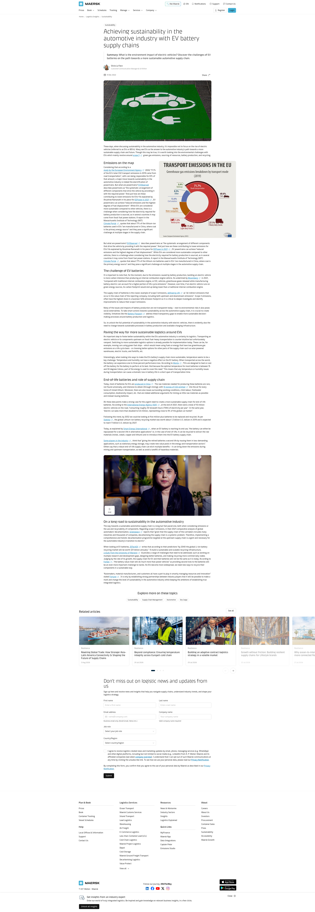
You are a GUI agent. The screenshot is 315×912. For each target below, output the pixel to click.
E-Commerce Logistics (129, 832)
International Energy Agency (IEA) (142, 405)
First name (108, 700)
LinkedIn (147, 888)
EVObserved (143, 185)
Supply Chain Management (152, 600)
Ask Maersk (174, 4)
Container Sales (208, 824)
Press (203, 828)
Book (89, 10)
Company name (165, 712)
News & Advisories (168, 808)
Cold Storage (125, 852)
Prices (81, 10)
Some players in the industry (116, 441)
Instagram (168, 888)
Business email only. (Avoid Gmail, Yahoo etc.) (120, 721)
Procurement (207, 820)
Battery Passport (135, 314)
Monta (176, 363)
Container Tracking (87, 816)
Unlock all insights (89, 906)
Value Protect (125, 863)
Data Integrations (168, 840)
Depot (122, 848)
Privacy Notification (200, 760)
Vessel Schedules (86, 820)
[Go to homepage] (89, 3)
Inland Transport (127, 816)
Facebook (152, 888)
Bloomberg (193, 278)
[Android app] (228, 888)
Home (81, 17)
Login (232, 10)
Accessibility (206, 836)
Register (221, 10)
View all (123, 868)
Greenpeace (135, 532)
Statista (107, 420)
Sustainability (107, 17)
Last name (163, 700)
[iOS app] (228, 881)
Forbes (107, 562)
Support (215, 4)
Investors (205, 816)
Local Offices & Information (91, 832)
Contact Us (231, 4)
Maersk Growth (207, 840)
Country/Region (110, 738)
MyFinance (165, 832)
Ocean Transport (127, 808)
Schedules (102, 10)
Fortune (113, 577)
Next (233, 671)
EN (187, 4)
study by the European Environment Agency (123, 170)
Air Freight (124, 828)
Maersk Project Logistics (130, 844)
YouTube (158, 888)
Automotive (171, 600)
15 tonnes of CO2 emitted (174, 387)
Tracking (113, 10)
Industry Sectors (167, 812)
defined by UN (173, 293)
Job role (107, 726)
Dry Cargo (183, 600)
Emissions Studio (167, 848)
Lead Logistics (126, 820)
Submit (109, 775)
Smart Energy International (135, 429)
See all (231, 611)
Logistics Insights (92, 17)
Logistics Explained (168, 820)
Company (150, 10)
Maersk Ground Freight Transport (134, 856)
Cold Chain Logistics (128, 840)
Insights (163, 816)
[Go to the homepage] (89, 885)
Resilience (85, 648)
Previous (226, 671)
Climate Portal (110, 223)
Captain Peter (166, 844)
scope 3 (136, 155)
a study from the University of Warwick (120, 553)
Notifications (199, 3)
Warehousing (125, 824)
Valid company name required (170, 721)
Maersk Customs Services (131, 812)
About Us (205, 812)
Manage (123, 10)
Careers (204, 808)
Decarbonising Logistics (130, 859)
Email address (110, 712)
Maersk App (165, 836)
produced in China (142, 384)
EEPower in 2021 (142, 200)
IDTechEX (134, 547)
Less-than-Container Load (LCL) (133, 836)
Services (136, 10)
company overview (143, 757)
